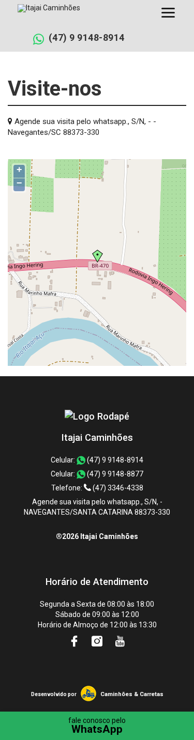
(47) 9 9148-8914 (87, 37)
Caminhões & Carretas (131, 694)
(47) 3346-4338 (117, 488)
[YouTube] (119, 641)
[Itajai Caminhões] (97, 416)
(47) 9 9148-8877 (114, 474)
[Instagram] (97, 641)
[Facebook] (75, 641)
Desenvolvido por (54, 694)
